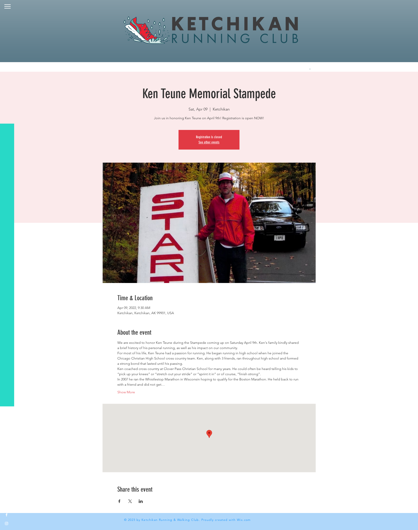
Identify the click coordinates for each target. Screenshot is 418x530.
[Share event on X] (130, 501)
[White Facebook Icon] (6, 515)
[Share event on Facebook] (119, 501)
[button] (7, 6)
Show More (126, 392)
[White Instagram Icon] (6, 523)
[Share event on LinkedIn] (141, 501)
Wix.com (244, 520)
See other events (209, 142)
